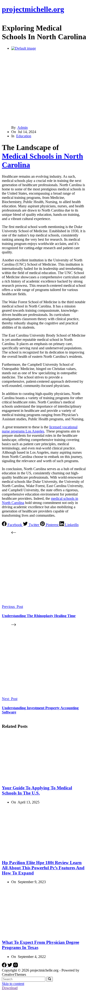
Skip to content (13, 984)
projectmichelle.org (33, 9)
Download (10, 988)
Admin (22, 128)
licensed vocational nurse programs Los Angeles (39, 429)
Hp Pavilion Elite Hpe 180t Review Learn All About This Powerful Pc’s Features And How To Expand (43, 867)
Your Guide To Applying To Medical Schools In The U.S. (37, 790)
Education (23, 136)
